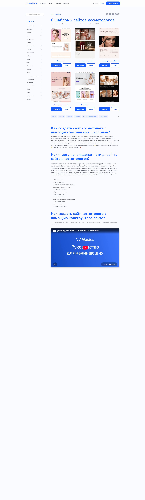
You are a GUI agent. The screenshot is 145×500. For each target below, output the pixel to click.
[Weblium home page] (52, 14)
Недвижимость (31, 86)
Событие (29, 56)
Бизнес (29, 36)
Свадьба (29, 99)
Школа (28, 92)
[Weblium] (32, 3)
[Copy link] (107, 14)
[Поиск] (27, 14)
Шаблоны (58, 3)
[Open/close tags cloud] (118, 116)
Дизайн (29, 49)
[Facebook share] (113, 14)
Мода (28, 59)
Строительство (31, 46)
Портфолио (30, 82)
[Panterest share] (110, 14)
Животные (30, 29)
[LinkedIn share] (116, 14)
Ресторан (29, 89)
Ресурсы (65, 3)
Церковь (29, 42)
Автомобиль (30, 39)
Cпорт (28, 62)
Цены (50, 3)
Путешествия (30, 96)
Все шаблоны (30, 26)
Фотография (30, 79)
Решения (42, 3)
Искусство (29, 32)
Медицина (30, 66)
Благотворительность (33, 76)
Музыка (29, 69)
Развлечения (30, 52)
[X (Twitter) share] (118, 14)
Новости (29, 72)
